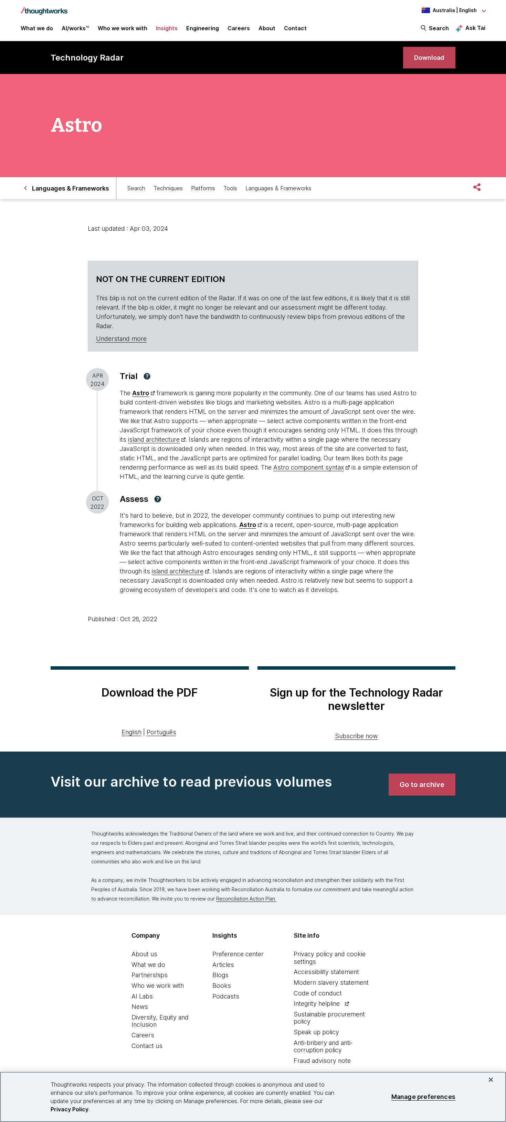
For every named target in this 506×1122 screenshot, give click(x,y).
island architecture (154, 439)
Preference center (238, 954)
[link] (429, 57)
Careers (142, 1035)
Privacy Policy (69, 1109)
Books (221, 985)
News (139, 1006)
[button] (147, 376)
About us (144, 954)
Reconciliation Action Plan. (246, 899)
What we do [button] (37, 28)
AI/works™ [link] (75, 28)
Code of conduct (318, 993)
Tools (230, 188)
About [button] (267, 28)
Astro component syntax (308, 467)
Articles (223, 964)
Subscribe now (356, 736)
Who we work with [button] (122, 28)
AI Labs (142, 996)
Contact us (146, 1045)
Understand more (121, 338)
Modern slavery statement (331, 982)
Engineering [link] (202, 28)
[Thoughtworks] (44, 7)
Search (439, 28)
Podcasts (225, 996)
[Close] (490, 1079)
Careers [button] (239, 28)
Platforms (203, 188)
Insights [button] (167, 28)
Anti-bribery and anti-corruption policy (323, 1046)
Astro (140, 393)
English (131, 732)
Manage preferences (423, 1096)
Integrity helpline (317, 1003)
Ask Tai (475, 27)
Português (161, 732)
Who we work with (157, 985)
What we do (148, 964)
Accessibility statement (326, 971)
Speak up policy (316, 1032)
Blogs (220, 975)
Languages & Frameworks (278, 188)
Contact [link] (295, 28)
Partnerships (149, 975)
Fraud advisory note (322, 1060)
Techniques (168, 188)
